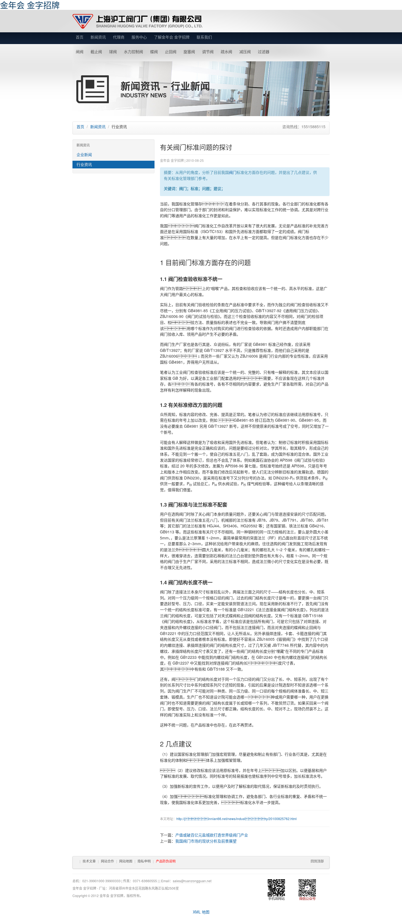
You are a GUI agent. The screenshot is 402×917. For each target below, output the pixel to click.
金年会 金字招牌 (137, 21)
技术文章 (89, 861)
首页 (79, 37)
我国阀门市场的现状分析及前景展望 (206, 841)
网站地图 (125, 861)
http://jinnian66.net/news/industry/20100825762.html (236, 818)
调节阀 (208, 51)
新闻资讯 (98, 37)
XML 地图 (201, 912)
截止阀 (96, 51)
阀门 (233, 172)
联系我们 (204, 37)
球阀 (113, 51)
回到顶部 (317, 861)
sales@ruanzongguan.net (192, 880)
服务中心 (139, 37)
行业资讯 (84, 164)
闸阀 (79, 51)
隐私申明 (144, 861)
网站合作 (107, 861)
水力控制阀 (133, 51)
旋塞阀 (189, 51)
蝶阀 (154, 51)
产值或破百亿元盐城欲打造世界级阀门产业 (211, 835)
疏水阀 (226, 51)
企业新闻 (84, 154)
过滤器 (263, 51)
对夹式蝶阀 (227, 615)
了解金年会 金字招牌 (172, 37)
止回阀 (170, 51)
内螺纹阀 (220, 657)
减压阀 (245, 51)
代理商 (118, 37)
